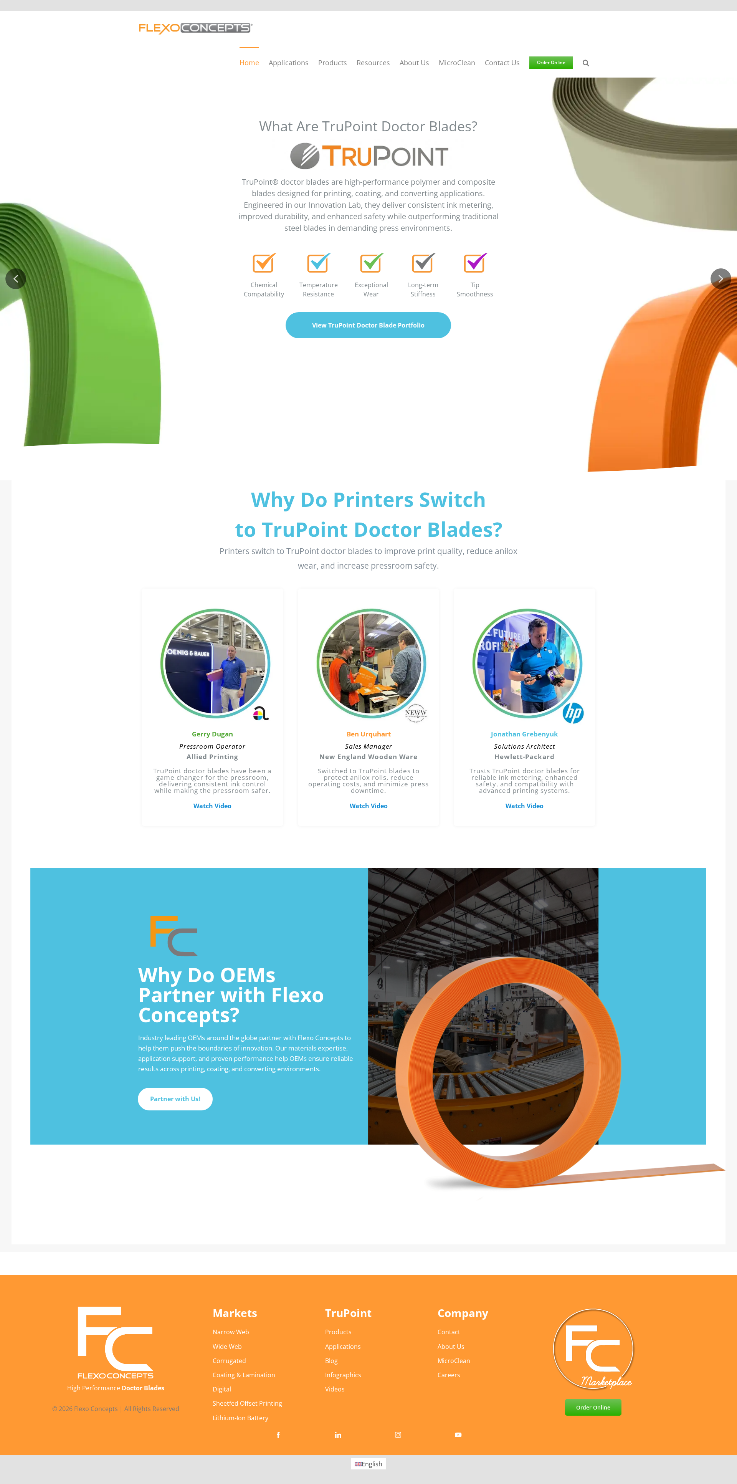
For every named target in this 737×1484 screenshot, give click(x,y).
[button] (586, 62)
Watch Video (212, 806)
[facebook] (278, 1435)
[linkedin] (338, 1435)
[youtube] (458, 1435)
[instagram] (398, 1435)
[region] (368, 655)
